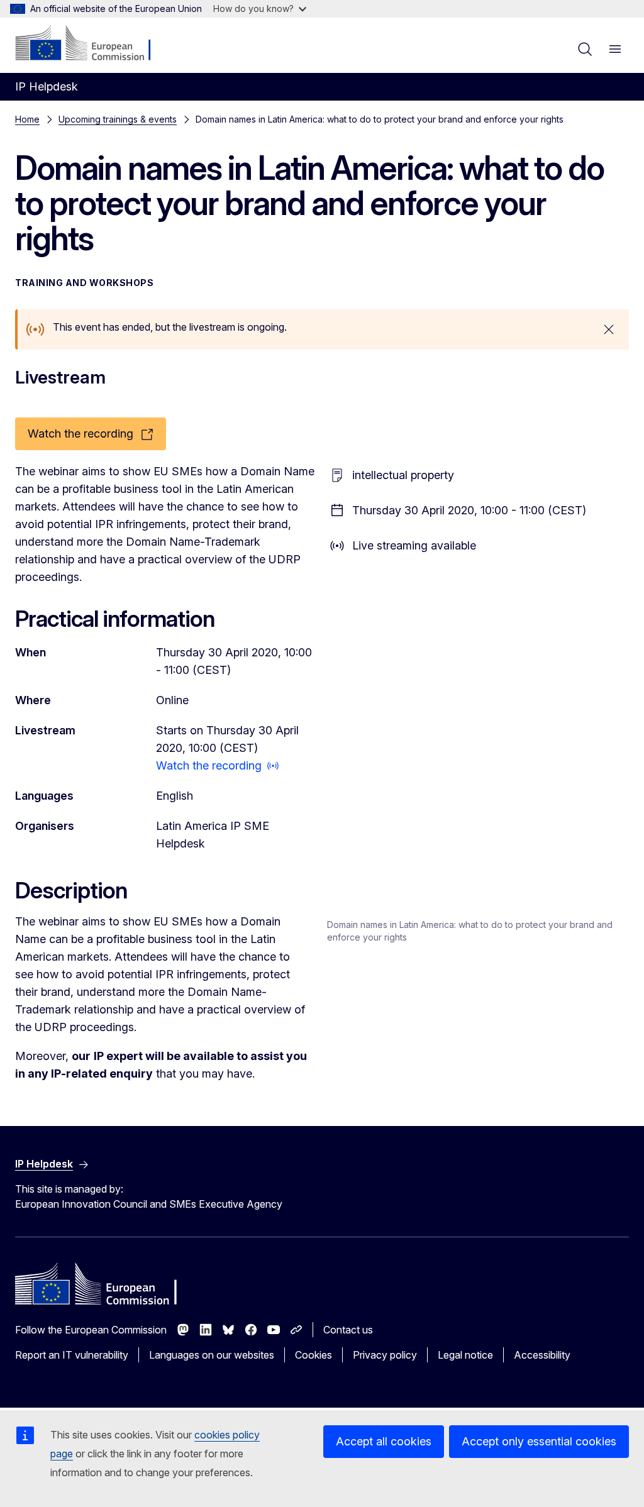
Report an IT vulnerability (71, 1355)
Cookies (313, 1355)
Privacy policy (385, 1355)
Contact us (348, 1329)
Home (27, 119)
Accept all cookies (383, 1441)
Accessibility (542, 1355)
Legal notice (465, 1355)
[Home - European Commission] (91, 44)
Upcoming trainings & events (117, 119)
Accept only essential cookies (539, 1441)
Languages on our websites (211, 1355)
